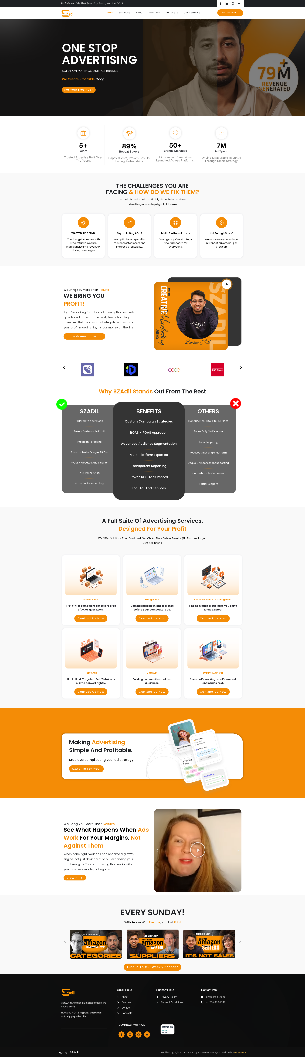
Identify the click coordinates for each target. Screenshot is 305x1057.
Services (124, 13)
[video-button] (226, 284)
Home (110, 13)
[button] (64, 367)
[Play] (197, 850)
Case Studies (192, 13)
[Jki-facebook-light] (122, 1034)
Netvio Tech (240, 1052)
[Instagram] (139, 1034)
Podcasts (172, 13)
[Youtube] (147, 1034)
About (140, 13)
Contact (154, 13)
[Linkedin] (130, 1034)
